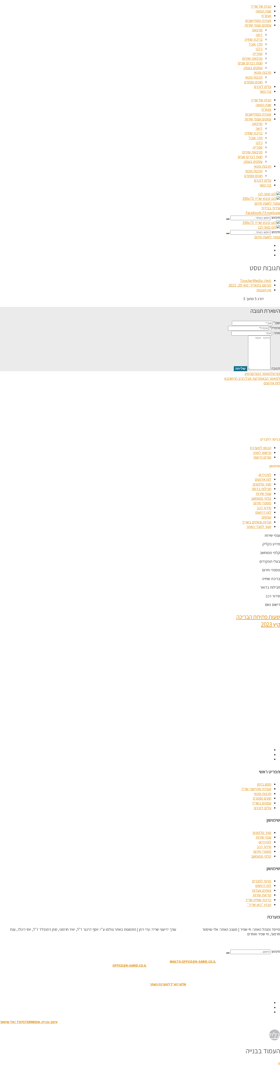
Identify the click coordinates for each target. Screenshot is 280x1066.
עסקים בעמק (253, 67)
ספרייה (257, 53)
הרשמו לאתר (262, 452)
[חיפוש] (227, 219)
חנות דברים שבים (250, 62)
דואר (259, 34)
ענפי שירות (263, 493)
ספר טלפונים (262, 484)
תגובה (275, 368)
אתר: (276, 332)
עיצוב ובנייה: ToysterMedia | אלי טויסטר (29, 1022)
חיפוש (276, 217)
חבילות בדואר (261, 488)
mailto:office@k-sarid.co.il (193, 961)
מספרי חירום (262, 502)
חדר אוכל (255, 44)
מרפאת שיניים (252, 58)
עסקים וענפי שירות (258, 25)
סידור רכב (264, 507)
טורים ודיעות (262, 457)
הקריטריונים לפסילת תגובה (260, 942)
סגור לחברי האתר (258, 526)
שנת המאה (263, 11)
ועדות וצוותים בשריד (256, 521)
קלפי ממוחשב (261, 498)
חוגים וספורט (253, 81)
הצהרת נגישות (137, 975)
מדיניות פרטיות (115, 975)
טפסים (266, 517)
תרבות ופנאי (262, 72)
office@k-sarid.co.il (129, 965)
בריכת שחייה (253, 39)
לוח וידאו (265, 474)
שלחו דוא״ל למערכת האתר (168, 984)
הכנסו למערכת (260, 447)
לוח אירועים (263, 479)
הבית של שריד (261, 6)
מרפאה (257, 29)
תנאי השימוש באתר (162, 975)
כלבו (259, 48)
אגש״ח (266, 15)
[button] (270, 439)
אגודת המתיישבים (258, 20)
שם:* (276, 322)
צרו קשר (265, 91)
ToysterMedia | (188, 929)
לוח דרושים (263, 512)
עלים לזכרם (262, 86)
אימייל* (274, 327)
